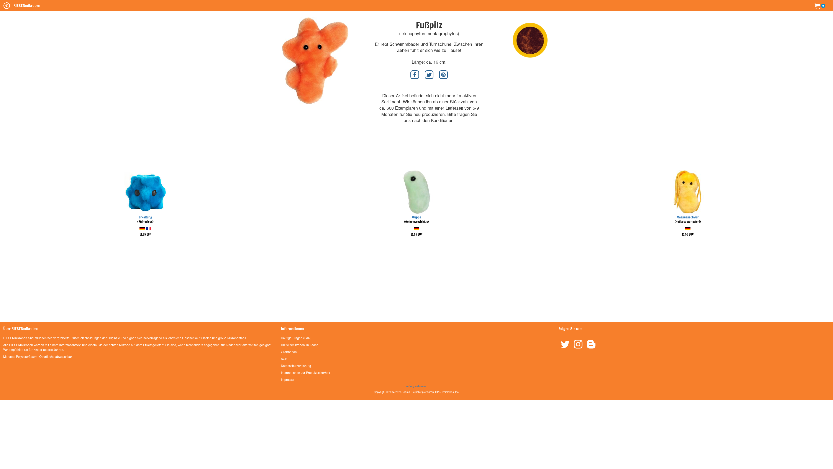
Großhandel (289, 352)
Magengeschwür (688, 217)
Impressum (288, 379)
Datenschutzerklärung (296, 365)
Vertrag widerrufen (416, 386)
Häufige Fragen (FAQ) (296, 338)
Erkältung (145, 217)
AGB (284, 359)
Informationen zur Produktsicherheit (305, 372)
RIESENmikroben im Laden (299, 345)
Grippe (416, 217)
